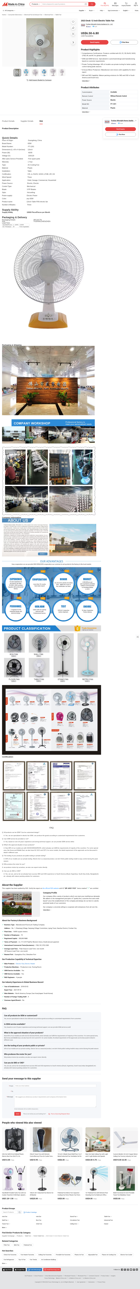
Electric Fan (20, 964)
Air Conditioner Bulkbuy (48, 1260)
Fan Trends (33, 1260)
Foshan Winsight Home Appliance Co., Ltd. (99, 24)
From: (11, 1086)
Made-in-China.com (61, 1278)
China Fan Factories (10, 1255)
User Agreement (81, 1282)
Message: (10, 1097)
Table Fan (58, 15)
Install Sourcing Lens (53, 1270)
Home (4, 15)
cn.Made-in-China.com (89, 1278)
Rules (136, 10)
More (4, 1263)
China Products (38, 1276)
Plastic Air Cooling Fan (109, 1255)
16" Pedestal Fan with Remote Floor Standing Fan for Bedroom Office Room (96, 1195)
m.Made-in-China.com (75, 1278)
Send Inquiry (94, 42)
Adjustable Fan (93, 1255)
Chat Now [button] (125, 42)
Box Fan (38, 1220)
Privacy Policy (101, 1282)
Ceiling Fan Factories (45, 1255)
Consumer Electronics (15, 15)
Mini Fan (16, 1245)
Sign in (136, 5)
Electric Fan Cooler (126, 1255)
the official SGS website (51, 888)
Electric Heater (30, 964)
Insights (113, 1276)
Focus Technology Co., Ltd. (55, 1282)
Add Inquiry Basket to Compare (40, 80)
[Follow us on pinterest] (134, 1270)
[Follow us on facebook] (122, 1270)
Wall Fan (4, 1220)
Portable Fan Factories (63, 1255)
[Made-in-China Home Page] (13, 4)
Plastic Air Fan (79, 1255)
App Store (7, 1270)
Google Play (20, 1270)
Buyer (91, 10)
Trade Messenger (34, 1270)
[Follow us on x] (125, 1270)
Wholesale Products (70, 1276)
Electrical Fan (48, 15)
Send (17, 1114)
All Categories (9, 10)
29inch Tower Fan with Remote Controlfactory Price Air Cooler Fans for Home (41, 1156)
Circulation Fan (75, 1220)
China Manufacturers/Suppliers (53, 1276)
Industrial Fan (108, 1220)
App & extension (113, 10)
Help (101, 10)
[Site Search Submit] (92, 4)
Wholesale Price (82, 1276)
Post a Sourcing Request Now (59, 1114)
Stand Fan (73, 1216)
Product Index (105, 1276)
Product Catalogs (31, 1212)
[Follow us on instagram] (128, 1270)
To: (12, 1091)
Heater (106, 1224)
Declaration (91, 1282)
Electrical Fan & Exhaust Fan (33, 15)
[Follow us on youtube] (131, 1270)
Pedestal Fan (28, 1245)
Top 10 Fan (22, 1260)
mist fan (4, 1216)
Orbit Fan (39, 1224)
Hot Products (28, 1276)
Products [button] (35, 4)
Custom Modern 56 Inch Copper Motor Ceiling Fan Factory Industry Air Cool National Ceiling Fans (125, 1156)
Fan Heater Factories (27, 1255)
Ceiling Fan (73, 1224)
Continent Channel (94, 1276)
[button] (86, 4)
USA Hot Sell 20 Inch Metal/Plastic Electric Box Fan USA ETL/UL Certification (13, 1156)
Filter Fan (7, 1245)
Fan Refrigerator (9, 1260)
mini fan (38, 1216)
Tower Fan (5, 1224)
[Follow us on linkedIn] (137, 1270)
